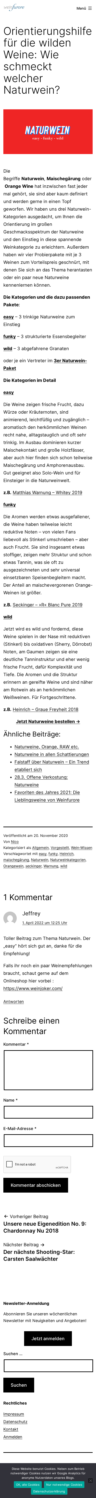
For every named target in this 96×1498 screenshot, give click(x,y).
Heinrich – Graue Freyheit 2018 (45, 709)
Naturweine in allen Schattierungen (52, 754)
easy (42, 853)
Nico (15, 841)
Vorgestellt (60, 847)
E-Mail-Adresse (19, 1128)
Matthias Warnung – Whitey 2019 (47, 492)
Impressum (13, 1414)
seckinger (33, 866)
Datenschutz (15, 1421)
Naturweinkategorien (68, 859)
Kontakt (10, 1429)
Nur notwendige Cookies (64, 1484)
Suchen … (13, 1353)
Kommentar (16, 1044)
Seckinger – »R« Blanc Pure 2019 (47, 604)
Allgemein (40, 847)
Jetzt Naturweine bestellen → (48, 721)
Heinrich (66, 853)
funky (53, 853)
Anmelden (12, 1437)
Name (10, 1100)
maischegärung (16, 859)
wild (63, 866)
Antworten (13, 1001)
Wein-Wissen (81, 847)
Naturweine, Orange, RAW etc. (47, 746)
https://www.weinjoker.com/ (33, 988)
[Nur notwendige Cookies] (90, 1480)
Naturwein (39, 859)
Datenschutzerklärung (49, 1491)
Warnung (51, 866)
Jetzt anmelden (48, 1338)
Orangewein (13, 866)
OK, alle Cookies (28, 1484)
